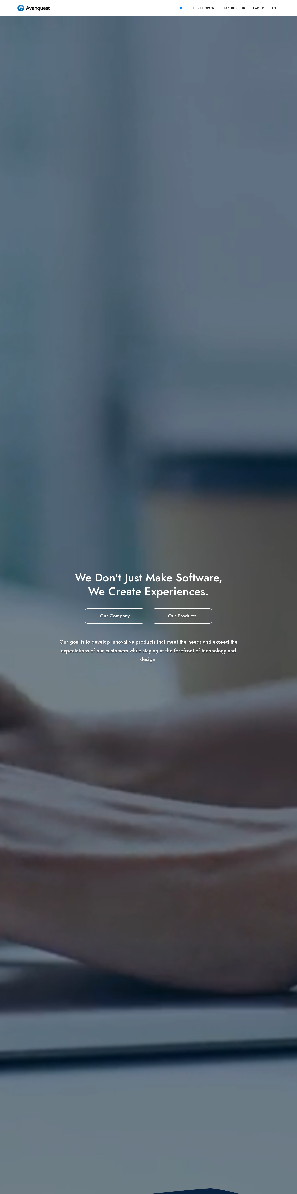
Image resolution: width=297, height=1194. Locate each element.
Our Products (182, 615)
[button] (274, 8)
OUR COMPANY (203, 8)
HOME (180, 8)
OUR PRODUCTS (233, 8)
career (258, 8)
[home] (33, 8)
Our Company (115, 615)
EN (274, 8)
